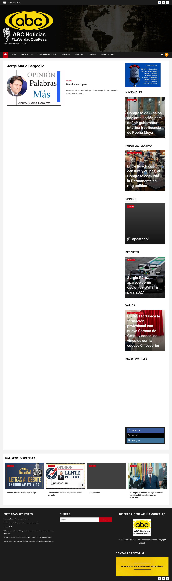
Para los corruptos (76, 84)
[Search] (162, 55)
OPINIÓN (79, 55)
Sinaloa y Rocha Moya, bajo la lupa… (22, 493)
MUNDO (133, 466)
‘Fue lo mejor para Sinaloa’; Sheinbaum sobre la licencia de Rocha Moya (29, 541)
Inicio (14, 55)
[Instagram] (167, 2)
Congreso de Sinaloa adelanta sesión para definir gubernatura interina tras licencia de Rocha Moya (144, 123)
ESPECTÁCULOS (108, 55)
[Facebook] (159, 2)
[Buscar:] (79, 519)
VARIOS (140, 313)
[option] (145, 118)
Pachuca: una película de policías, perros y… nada (21, 523)
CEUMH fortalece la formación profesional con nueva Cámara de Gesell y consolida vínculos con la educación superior (143, 331)
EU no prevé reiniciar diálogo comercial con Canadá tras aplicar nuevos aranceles (146, 495)
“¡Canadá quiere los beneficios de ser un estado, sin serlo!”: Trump (28, 537)
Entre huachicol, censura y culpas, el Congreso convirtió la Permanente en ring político (143, 176)
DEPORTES (65, 55)
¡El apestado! (138, 239)
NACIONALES (27, 55)
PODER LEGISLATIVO (47, 55)
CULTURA (92, 55)
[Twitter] (163, 2)
